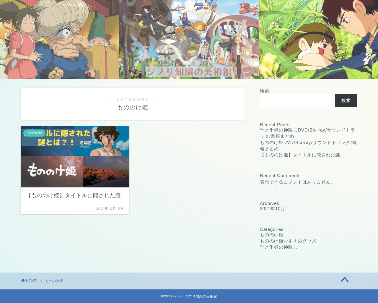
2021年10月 (272, 208)
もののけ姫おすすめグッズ (288, 240)
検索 (264, 90)
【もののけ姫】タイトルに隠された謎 (300, 154)
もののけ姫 (272, 234)
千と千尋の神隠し (279, 246)
